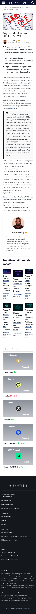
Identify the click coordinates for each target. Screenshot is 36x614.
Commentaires (6, 516)
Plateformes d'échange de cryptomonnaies (14, 536)
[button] (32, 2)
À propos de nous (6, 496)
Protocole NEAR (10, 467)
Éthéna (7, 419)
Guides (3, 520)
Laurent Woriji (17, 232)
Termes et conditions (8, 552)
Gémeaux (6, 197)
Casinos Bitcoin (6, 544)
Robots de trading (6, 532)
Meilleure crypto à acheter (9, 540)
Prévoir (3, 524)
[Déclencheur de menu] (3, 3)
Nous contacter (6, 500)
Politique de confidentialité (9, 556)
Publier (12, 108)
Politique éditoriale (7, 504)
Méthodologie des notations (10, 508)
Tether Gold (8, 372)
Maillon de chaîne (10, 443)
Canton (7, 396)
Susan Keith (18, 294)
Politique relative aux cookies (10, 560)
